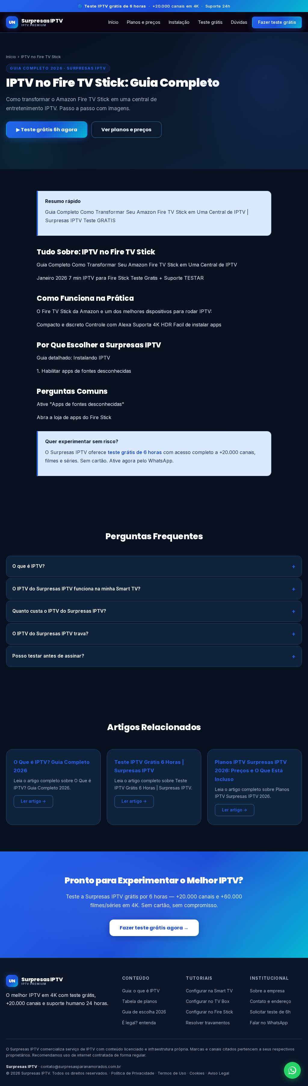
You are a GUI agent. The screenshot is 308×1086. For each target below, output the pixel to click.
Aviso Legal (218, 1073)
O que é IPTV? (28, 566)
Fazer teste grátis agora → (154, 927)
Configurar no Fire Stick (209, 1011)
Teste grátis (210, 22)
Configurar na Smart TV (209, 990)
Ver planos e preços (126, 129)
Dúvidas (239, 22)
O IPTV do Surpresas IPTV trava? (50, 633)
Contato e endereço (270, 1001)
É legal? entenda (139, 1022)
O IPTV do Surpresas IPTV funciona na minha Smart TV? (76, 589)
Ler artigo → (33, 801)
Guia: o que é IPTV (141, 990)
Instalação (179, 22)
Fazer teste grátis (277, 22)
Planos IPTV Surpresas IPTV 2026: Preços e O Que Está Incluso (251, 770)
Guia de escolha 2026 (144, 1011)
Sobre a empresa (267, 990)
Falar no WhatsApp (269, 1022)
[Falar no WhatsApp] (292, 1070)
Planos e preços (143, 22)
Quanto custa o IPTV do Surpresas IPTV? (59, 611)
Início (113, 22)
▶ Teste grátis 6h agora (46, 129)
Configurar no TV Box (207, 1001)
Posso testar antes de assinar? (48, 656)
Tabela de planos (139, 1001)
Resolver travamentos (208, 1022)
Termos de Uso (172, 1073)
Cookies (197, 1073)
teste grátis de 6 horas (135, 452)
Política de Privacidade (132, 1073)
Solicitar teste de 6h (270, 1011)
